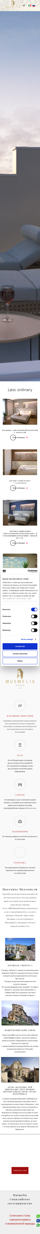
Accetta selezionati (20, 654)
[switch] (34, 616)
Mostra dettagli (27, 639)
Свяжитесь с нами (20, 1170)
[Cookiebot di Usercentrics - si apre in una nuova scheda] (28, 571)
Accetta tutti (20, 646)
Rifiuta (20, 661)
